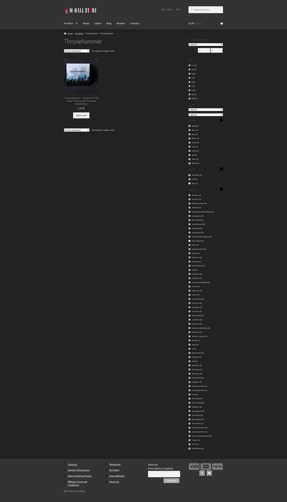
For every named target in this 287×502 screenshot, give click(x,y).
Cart (178, 9)
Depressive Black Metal (202, 237)
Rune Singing (198, 403)
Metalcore (197, 332)
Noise (195, 344)
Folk (194, 179)
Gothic (195, 295)
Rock (195, 183)
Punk (195, 394)
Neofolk (196, 340)
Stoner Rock (197, 423)
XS (193, 74)
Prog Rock (196, 382)
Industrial (197, 324)
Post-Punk (197, 374)
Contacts (134, 23)
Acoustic (196, 199)
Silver (195, 159)
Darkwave (197, 228)
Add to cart (81, 115)
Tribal (195, 444)
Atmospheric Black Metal (202, 212)
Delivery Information (78, 470)
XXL (193, 94)
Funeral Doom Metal (201, 282)
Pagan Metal (198, 353)
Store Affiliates (117, 475)
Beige (195, 126)
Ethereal (196, 261)
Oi (194, 349)
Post (194, 361)
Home (70, 33)
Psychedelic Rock (199, 390)
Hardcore (196, 311)
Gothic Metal (198, 299)
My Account (167, 9)
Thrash (196, 440)
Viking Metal (198, 448)
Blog (108, 23)
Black (195, 130)
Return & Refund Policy (79, 475)
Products (68, 23)
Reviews (121, 23)
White (195, 163)
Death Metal (198, 232)
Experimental (198, 266)
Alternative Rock (199, 203)
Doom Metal (198, 241)
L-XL (194, 65)
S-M (194, 69)
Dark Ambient (198, 224)
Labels (97, 23)
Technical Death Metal (202, 436)
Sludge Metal (198, 411)
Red (194, 155)
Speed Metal (198, 419)
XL (193, 90)
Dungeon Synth (199, 249)
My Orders (114, 470)
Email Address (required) (160, 468)
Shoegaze (197, 407)
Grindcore (197, 303)
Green (195, 142)
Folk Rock (196, 278)
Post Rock (196, 365)
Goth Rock (197, 290)
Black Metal (197, 220)
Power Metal (198, 378)
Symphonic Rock (199, 432)
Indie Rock (197, 320)
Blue (195, 134)
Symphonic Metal (200, 427)
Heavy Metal (198, 315)
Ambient (196, 207)
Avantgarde (197, 216)
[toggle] (221, 119)
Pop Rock (196, 357)
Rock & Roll (197, 398)
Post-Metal (197, 369)
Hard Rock (197, 307)
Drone (195, 245)
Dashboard (114, 464)
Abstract (196, 195)
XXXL (194, 98)
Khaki (195, 151)
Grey (195, 147)
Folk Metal (197, 274)
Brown (195, 138)
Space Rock (197, 415)
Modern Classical (199, 336)
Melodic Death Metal (201, 328)
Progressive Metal (199, 386)
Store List (114, 481)
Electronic (197, 175)
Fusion (195, 286)
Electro (196, 253)
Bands (86, 23)
